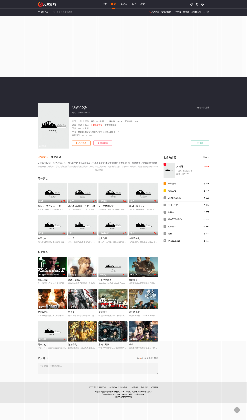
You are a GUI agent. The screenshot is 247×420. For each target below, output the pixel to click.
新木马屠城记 (74, 280)
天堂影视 (98, 392)
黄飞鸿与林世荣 (105, 206)
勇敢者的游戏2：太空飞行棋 (81, 206)
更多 (206, 157)
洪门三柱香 (173, 205)
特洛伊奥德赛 (104, 280)
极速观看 (103, 143)
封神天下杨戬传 (175, 219)
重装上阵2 (42, 280)
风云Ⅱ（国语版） (137, 206)
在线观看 (81, 143)
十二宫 (71, 238)
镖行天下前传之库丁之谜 (49, 206)
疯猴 (170, 233)
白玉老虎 (42, 238)
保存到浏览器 (203, 107)
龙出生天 (172, 191)
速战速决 (102, 312)
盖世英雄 (102, 238)
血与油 (171, 212)
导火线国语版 (174, 241)
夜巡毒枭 (133, 280)
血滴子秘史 (134, 238)
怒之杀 (71, 312)
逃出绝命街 (134, 312)
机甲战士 (172, 226)
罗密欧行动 (43, 312)
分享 (200, 143)
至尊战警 (172, 183)
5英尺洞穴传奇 (174, 198)
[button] (44, 157)
